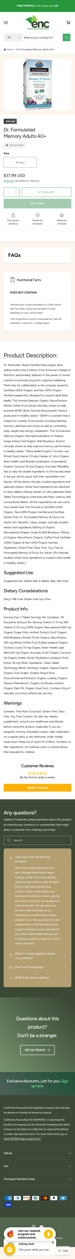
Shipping (8, 180)
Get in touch (35, 1050)
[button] (6, 23)
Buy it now (37, 203)
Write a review (37, 787)
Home (10, 49)
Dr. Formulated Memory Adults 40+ (35, 49)
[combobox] (47, 37)
